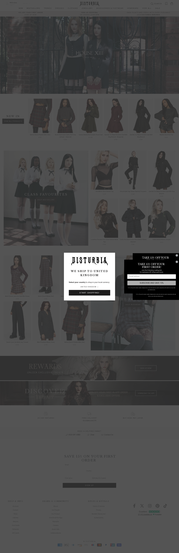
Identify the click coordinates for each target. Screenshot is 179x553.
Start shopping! (89, 293)
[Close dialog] (177, 255)
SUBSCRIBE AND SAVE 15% (152, 283)
